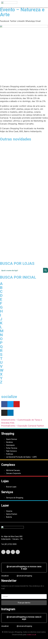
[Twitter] (10, 404)
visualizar (5, 576)
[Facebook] (4, 404)
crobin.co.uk (31, 635)
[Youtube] (17, 404)
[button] (25, 3)
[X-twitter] (8, 552)
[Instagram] (13, 552)
